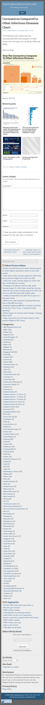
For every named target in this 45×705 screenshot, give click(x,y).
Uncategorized (8, 586)
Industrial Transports (10, 459)
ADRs (5, 330)
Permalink (24, 167)
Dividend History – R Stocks (13, 399)
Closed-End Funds (10, 374)
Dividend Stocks (9, 407)
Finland (6, 427)
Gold (5, 442)
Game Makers (8, 437)
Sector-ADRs (8, 534)
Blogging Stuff (8, 352)
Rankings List (8, 521)
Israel (5, 464)
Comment (17, 167)
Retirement (7, 526)
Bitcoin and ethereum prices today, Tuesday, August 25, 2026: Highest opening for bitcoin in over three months (21, 270)
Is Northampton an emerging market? (17, 613)
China (5, 372)
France (5, 432)
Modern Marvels (9, 481)
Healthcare (7, 447)
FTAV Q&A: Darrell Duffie (12, 627)
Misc (5, 479)
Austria (6, 342)
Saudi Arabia (7, 531)
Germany (6, 439)
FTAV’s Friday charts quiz (12, 622)
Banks (5, 344)
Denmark (6, 389)
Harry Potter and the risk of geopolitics (17, 615)
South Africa (7, 541)
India (5, 454)
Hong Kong (7, 451)
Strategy (6, 556)
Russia (5, 529)
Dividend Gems (8, 392)
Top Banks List (8, 568)
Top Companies (9, 571)
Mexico (6, 476)
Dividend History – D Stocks (13, 394)
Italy (4, 466)
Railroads (6, 519)
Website (5, 226)
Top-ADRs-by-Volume (11, 573)
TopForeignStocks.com (19, 4)
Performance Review (10, 506)
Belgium (6, 347)
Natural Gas (7, 489)
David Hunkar (12, 30)
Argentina (6, 335)
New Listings (8, 494)
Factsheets (7, 419)
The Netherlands (9, 566)
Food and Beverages (11, 429)
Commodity (7, 379)
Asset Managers (9, 337)
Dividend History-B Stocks (12, 404)
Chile (5, 369)
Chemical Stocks (9, 364)
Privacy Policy (7, 689)
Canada (6, 357)
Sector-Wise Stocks (10, 536)
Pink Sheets (7, 514)
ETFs (5, 414)
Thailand (6, 563)
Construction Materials (11, 382)
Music (5, 484)
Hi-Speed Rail (8, 449)
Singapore (7, 539)
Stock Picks (7, 551)
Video (5, 598)
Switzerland (7, 561)
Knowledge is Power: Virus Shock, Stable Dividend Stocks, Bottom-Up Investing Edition (32, 252)
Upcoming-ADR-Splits (11, 591)
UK (4, 583)
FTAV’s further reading (11, 610)
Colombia (6, 377)
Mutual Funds (8, 486)
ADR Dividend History (11, 327)
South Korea (7, 544)
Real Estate (7, 524)
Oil (4, 501)
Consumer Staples (10, 384)
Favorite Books (8, 424)
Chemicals (7, 367)
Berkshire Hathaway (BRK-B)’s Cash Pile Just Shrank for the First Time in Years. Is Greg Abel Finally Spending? (21, 308)
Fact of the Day (8, 417)
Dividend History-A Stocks (12, 402)
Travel (5, 581)
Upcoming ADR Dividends (12, 588)
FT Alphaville (11, 602)
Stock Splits (7, 554)
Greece (6, 444)
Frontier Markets (9, 434)
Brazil (5, 354)
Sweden (6, 558)
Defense (6, 387)
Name (4, 215)
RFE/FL (12, 98)
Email (4, 221)
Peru (5, 511)
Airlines (6, 332)
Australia (6, 340)
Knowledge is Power (10, 471)
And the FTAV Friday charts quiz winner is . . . (19, 605)
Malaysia (6, 474)
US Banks (6, 593)
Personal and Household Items (14, 509)
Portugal (6, 516)
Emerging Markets (10, 412)
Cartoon (6, 359)
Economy (11, 167)
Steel (5, 549)
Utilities (6, 596)
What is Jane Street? (10, 625)
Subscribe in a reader (11, 667)
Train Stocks (7, 578)
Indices (6, 456)
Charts (5, 362)
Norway (6, 499)
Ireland (5, 461)
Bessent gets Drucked (11, 608)
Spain (5, 546)
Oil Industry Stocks (10, 504)
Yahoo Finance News (15, 265)
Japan (5, 469)
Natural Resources (10, 491)
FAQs (5, 422)
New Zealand (8, 496)
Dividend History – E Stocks (13, 397)
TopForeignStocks (10, 576)
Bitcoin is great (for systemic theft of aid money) (21, 617)
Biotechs (6, 349)
